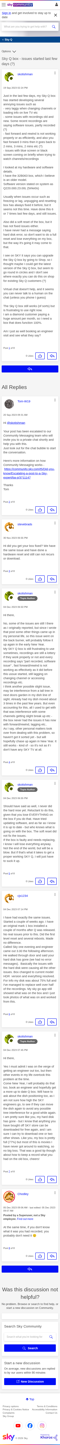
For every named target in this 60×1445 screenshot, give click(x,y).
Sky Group (8, 1416)
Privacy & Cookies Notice (16, 1409)
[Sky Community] (20, 5)
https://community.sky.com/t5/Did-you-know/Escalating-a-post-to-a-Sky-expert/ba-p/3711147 (29, 473)
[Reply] (52, 355)
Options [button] (6, 51)
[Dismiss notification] (55, 15)
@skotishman (16, 423)
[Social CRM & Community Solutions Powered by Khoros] (49, 1437)
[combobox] (27, 27)
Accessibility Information (44, 1409)
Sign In (56, 5)
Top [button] (31, 1399)
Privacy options (11, 1406)
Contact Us (51, 1412)
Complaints (8, 1412)
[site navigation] (4, 5)
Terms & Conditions (47, 1406)
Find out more (25, 1219)
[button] (55, 73)
